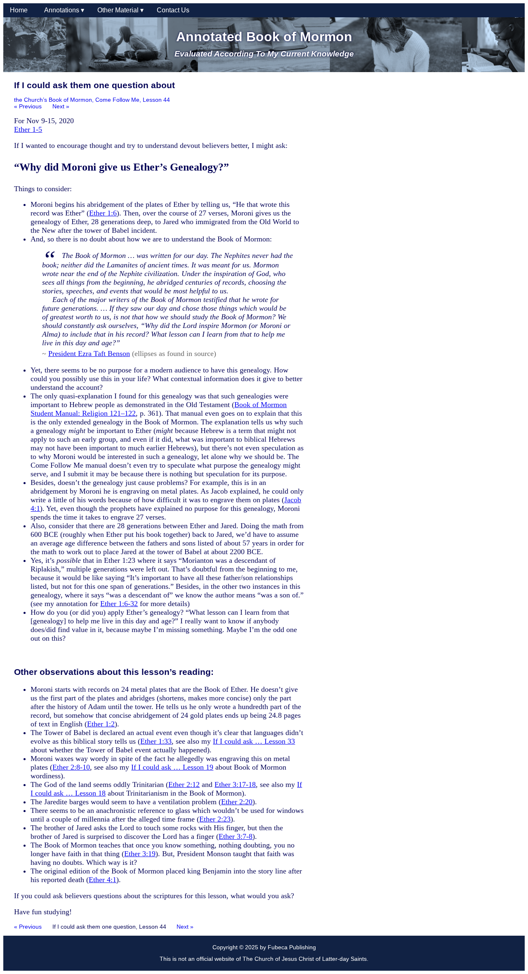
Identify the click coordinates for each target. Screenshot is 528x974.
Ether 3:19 (140, 854)
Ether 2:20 (236, 802)
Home (20, 10)
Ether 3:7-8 (235, 836)
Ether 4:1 (102, 880)
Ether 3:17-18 (235, 784)
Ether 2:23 (215, 819)
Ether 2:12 (184, 784)
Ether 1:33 (156, 741)
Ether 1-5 (28, 129)
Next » (60, 106)
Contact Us (173, 10)
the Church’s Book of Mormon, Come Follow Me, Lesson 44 (92, 99)
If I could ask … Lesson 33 (254, 741)
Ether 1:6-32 (119, 603)
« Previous (28, 106)
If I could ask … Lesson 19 (172, 767)
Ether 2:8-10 (71, 767)
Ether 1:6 (103, 213)
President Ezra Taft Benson (89, 353)
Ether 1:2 (101, 724)
